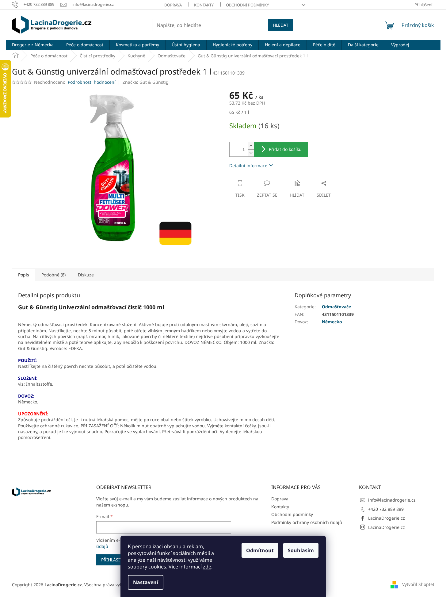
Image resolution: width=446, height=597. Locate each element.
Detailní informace (248, 165)
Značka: (146, 82)
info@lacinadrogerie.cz (392, 500)
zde (207, 566)
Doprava (173, 5)
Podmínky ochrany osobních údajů (306, 522)
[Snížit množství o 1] (251, 152)
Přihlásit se (114, 560)
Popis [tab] (23, 275)
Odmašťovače (336, 307)
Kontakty (204, 5)
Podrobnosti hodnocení (92, 82)
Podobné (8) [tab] (53, 275)
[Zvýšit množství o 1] (251, 145)
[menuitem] (33, 45)
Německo (332, 322)
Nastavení (145, 582)
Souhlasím (301, 550)
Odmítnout (260, 550)
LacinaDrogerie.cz (386, 518)
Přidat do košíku (285, 149)
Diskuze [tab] (86, 275)
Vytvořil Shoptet (418, 584)
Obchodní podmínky (247, 5)
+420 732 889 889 (386, 509)
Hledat (280, 25)
